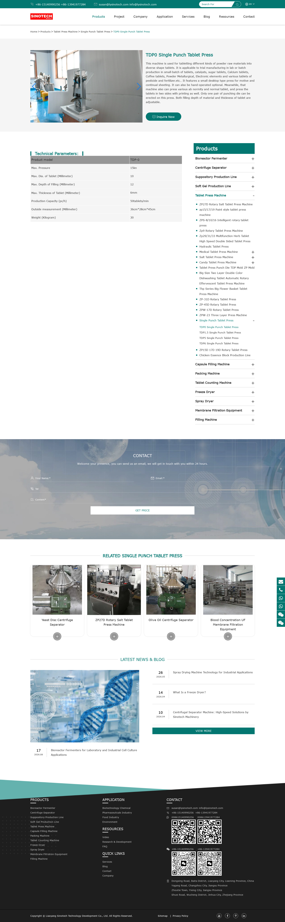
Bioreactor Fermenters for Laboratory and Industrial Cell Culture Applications (94, 752)
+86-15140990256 (47, 4)
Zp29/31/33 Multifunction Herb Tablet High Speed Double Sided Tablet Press (224, 238)
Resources (226, 16)
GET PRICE (142, 510)
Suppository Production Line (216, 177)
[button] (34, 86)
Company (140, 16)
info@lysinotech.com (143, 4)
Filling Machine (206, 419)
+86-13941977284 (73, 4)
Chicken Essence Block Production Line (225, 355)
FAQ (104, 846)
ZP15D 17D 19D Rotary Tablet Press (223, 349)
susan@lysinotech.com (114, 4)
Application (165, 16)
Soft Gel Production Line (213, 186)
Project (119, 16)
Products (98, 16)
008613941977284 (208, 817)
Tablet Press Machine (66, 31)
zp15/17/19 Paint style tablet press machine (222, 212)
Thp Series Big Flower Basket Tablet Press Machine (223, 291)
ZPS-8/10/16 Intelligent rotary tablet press (223, 223)
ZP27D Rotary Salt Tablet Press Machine (226, 204)
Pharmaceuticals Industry (117, 812)
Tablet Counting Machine (213, 382)
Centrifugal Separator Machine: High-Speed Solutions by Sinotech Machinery (210, 714)
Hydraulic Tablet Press (214, 246)
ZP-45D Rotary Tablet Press (217, 304)
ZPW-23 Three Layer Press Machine (223, 315)
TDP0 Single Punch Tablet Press (131, 31)
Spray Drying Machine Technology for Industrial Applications (213, 672)
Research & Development (117, 841)
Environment (109, 821)
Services (188, 16)
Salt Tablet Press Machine (216, 257)
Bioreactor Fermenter (211, 158)
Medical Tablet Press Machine (218, 251)
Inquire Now (163, 117)
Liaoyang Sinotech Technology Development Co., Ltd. (77, 915)
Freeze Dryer (205, 392)
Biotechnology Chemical (116, 808)
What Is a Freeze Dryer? (189, 692)
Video (105, 837)
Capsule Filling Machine (212, 364)
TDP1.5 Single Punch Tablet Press (220, 332)
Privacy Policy (180, 915)
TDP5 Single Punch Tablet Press (218, 337)
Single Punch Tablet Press (95, 31)
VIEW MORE (204, 730)
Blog (207, 16)
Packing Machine (207, 373)
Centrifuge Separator (211, 167)
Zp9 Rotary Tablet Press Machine (221, 230)
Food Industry (110, 817)
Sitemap (163, 915)
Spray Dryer (204, 401)
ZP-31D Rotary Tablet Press (217, 299)
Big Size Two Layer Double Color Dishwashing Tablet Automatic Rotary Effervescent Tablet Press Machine (224, 278)
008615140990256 (183, 817)
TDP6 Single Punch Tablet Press (218, 343)
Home (33, 31)
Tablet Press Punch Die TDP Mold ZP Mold (226, 267)
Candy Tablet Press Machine (217, 262)
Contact (249, 16)
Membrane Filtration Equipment (218, 410)
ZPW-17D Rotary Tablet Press (219, 309)
